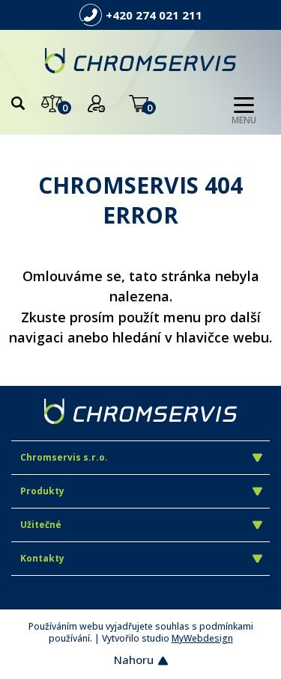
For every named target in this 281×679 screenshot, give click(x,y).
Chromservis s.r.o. (64, 457)
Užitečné (40, 524)
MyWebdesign (202, 638)
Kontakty (42, 558)
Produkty (42, 491)
